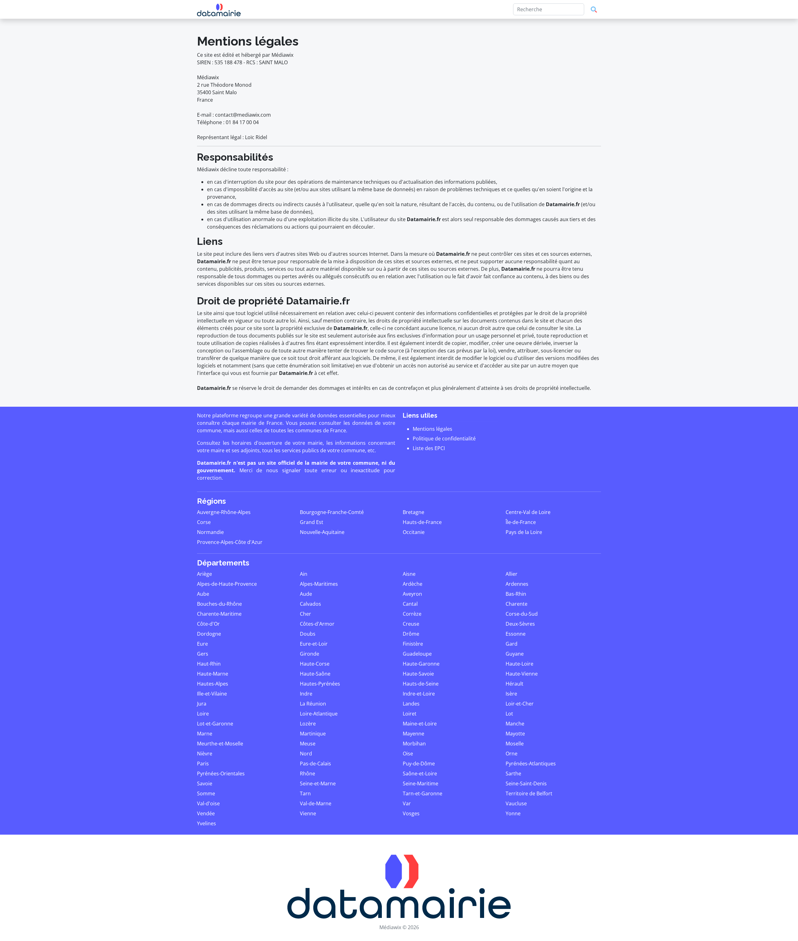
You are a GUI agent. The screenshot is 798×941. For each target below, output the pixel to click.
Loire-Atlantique (319, 713)
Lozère (308, 723)
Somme (206, 793)
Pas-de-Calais (315, 763)
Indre (306, 693)
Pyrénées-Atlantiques (531, 763)
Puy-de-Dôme (419, 763)
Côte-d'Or (208, 623)
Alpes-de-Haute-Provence (227, 583)
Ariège (204, 573)
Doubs (307, 633)
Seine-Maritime (420, 783)
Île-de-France (521, 522)
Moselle (515, 743)
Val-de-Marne (315, 803)
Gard (511, 643)
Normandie (210, 532)
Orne (511, 753)
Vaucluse (516, 803)
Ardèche (412, 583)
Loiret (409, 713)
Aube (203, 593)
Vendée (206, 813)
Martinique (313, 733)
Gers (202, 653)
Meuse (307, 743)
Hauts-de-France (422, 522)
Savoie (204, 783)
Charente (516, 603)
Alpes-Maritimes (319, 583)
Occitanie (414, 532)
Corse (204, 522)
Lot (509, 713)
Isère (511, 693)
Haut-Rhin (209, 663)
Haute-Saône (315, 673)
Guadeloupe (417, 653)
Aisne (409, 573)
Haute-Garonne (421, 663)
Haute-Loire (519, 663)
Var (407, 803)
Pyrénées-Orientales (221, 773)
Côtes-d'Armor (317, 623)
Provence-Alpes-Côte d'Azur (229, 542)
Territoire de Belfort (529, 793)
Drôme (411, 633)
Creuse (411, 623)
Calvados (310, 603)
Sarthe (513, 773)
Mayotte (515, 733)
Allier (511, 573)
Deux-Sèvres (520, 623)
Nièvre (204, 753)
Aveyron (412, 593)
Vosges (411, 813)
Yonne (513, 813)
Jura (201, 703)
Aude (306, 593)
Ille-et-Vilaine (212, 693)
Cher (305, 613)
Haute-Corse (314, 663)
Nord (306, 753)
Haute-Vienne (522, 673)
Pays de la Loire (524, 532)
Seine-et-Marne (318, 783)
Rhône (307, 773)
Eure (202, 643)
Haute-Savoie (418, 673)
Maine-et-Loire (420, 723)
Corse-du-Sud (522, 613)
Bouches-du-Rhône (219, 603)
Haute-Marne (212, 673)
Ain (303, 573)
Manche (515, 723)
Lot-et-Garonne (215, 723)
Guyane (515, 653)
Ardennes (517, 583)
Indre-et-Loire (419, 693)
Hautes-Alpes (212, 683)
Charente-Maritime (219, 613)
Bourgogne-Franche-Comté (332, 512)
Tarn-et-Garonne (422, 793)
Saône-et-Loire (420, 773)
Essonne (516, 633)
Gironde (309, 653)
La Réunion (313, 703)
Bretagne (413, 512)
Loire (203, 713)
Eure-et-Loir (314, 643)
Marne (204, 733)
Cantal (410, 603)
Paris (203, 763)
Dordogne (209, 633)
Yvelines (206, 823)
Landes (411, 703)
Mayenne (413, 733)
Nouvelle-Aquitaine (322, 532)
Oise (408, 753)
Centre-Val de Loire (528, 512)
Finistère (413, 643)
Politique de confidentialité (444, 438)
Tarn (305, 793)
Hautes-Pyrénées (320, 683)
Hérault (514, 683)
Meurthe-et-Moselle (220, 743)
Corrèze (412, 613)
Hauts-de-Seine (421, 683)
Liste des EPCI (429, 448)
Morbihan (414, 743)
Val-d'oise (208, 803)
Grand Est (311, 522)
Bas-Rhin (516, 593)
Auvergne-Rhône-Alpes (224, 512)
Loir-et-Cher (520, 703)
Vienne (308, 813)
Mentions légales (432, 428)
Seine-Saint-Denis (526, 783)
